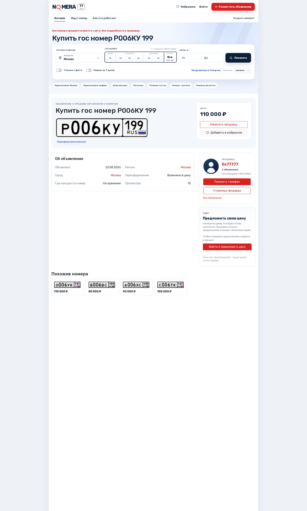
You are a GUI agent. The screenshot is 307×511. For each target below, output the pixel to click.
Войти (203, 6)
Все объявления (212, 198)
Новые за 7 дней (103, 70)
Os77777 (230, 164)
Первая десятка (206, 85)
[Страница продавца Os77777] (211, 166)
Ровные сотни (157, 85)
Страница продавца (227, 190)
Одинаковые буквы (66, 85)
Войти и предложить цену (227, 246)
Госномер (111, 49)
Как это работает (104, 18)
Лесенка (138, 85)
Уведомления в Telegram (206, 70)
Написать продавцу (224, 124)
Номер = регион (181, 85)
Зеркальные (120, 85)
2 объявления (230, 169)
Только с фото (73, 70)
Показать (240, 57)
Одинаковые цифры (95, 85)
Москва (186, 167)
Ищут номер (79, 18)
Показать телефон (227, 181)
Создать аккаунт (244, 18)
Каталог (59, 18)
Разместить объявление (233, 6)
